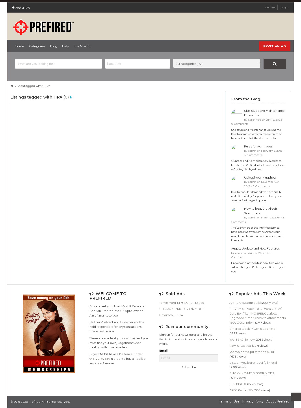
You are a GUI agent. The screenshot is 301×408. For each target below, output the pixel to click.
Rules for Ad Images (258, 146)
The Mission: (82, 46)
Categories (37, 46)
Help (65, 46)
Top (296, 397)
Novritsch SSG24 (171, 315)
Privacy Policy (253, 401)
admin (252, 150)
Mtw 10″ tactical (240, 345)
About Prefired (277, 401)
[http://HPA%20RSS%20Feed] (71, 97)
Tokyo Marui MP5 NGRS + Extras (181, 302)
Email (163, 350)
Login (284, 7)
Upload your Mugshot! (260, 177)
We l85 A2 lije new (242, 339)
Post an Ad (22, 7)
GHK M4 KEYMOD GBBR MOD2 (181, 309)
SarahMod (254, 119)
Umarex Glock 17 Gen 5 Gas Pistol (252, 328)
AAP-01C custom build (245, 302)
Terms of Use (229, 401)
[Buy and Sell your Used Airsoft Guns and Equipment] (43, 25)
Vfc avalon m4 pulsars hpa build (251, 352)
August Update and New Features (255, 248)
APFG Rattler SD (241, 390)
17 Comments (253, 154)
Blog (53, 46)
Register (270, 7)
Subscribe (189, 367)
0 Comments (239, 123)
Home (19, 46)
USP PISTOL (238, 384)
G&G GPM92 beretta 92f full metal (253, 362)
